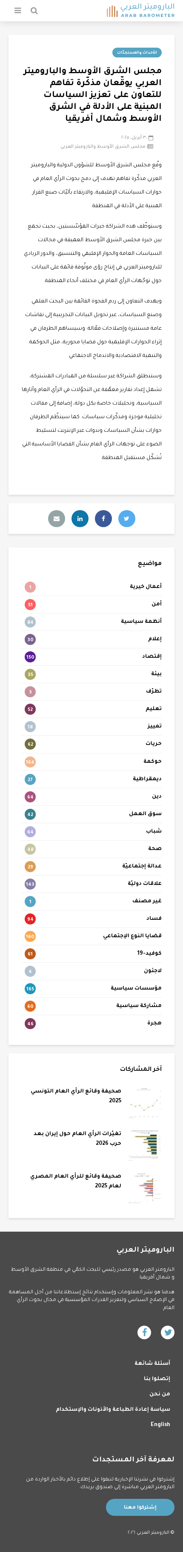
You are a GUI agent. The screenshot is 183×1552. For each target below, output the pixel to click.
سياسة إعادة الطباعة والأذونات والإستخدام (113, 1410)
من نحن (159, 1395)
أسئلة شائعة (152, 1364)
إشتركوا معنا (140, 1508)
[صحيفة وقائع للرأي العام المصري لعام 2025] (145, 1189)
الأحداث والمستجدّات (137, 53)
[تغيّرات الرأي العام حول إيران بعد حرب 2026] (145, 1146)
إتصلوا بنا (157, 1379)
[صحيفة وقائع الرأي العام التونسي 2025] (145, 1104)
